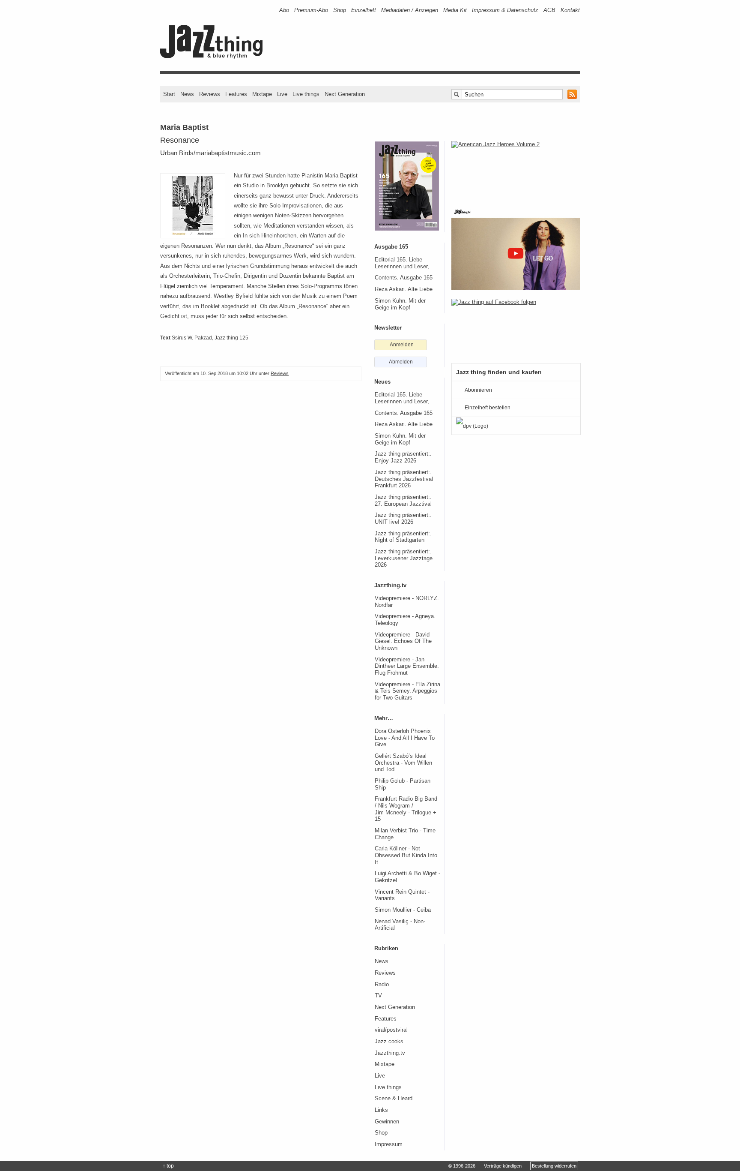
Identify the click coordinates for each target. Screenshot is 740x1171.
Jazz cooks (389, 1042)
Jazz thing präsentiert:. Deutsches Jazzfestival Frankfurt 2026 (404, 479)
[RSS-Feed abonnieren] (572, 94)
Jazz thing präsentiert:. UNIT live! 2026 (403, 518)
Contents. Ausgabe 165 (404, 278)
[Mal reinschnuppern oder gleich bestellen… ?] (515, 169)
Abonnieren (478, 390)
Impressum (389, 1144)
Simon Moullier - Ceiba (403, 910)
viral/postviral (391, 1030)
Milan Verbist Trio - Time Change (405, 834)
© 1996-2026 (461, 1165)
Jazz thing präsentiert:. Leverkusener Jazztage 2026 (404, 558)
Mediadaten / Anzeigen (409, 10)
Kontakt (570, 10)
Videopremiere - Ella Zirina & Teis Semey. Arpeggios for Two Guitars (407, 691)
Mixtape (262, 94)
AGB (549, 10)
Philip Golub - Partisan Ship (402, 784)
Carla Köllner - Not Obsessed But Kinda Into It (406, 855)
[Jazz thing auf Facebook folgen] (515, 326)
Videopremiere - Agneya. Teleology (405, 619)
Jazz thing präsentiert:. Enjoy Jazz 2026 (403, 457)
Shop (339, 10)
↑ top (168, 1166)
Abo (284, 10)
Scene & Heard (393, 1099)
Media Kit (455, 10)
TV (378, 996)
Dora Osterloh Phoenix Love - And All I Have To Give (405, 738)
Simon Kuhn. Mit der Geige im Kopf (400, 304)
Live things (305, 94)
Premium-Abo (311, 10)
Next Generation (345, 94)
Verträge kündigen (503, 1165)
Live (282, 94)
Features (236, 94)
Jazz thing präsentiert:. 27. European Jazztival (403, 500)
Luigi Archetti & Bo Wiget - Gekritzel (407, 877)
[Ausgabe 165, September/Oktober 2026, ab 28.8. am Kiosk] (406, 186)
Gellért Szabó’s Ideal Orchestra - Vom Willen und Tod (403, 762)
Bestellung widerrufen (554, 1165)
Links (381, 1110)
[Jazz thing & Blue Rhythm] (214, 57)
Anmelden (402, 345)
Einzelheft (363, 10)
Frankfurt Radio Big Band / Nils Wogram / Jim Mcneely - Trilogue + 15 (406, 809)
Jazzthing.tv (390, 1053)
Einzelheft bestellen (487, 408)
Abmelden (401, 362)
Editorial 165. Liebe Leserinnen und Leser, (402, 263)
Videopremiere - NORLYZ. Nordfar (407, 601)
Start (169, 94)
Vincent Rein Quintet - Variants (402, 895)
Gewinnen (387, 1122)
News (187, 94)
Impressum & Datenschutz (505, 10)
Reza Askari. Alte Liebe (404, 289)
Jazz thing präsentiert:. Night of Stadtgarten (403, 537)
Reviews (209, 94)
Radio (382, 985)
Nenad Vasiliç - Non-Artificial (400, 925)
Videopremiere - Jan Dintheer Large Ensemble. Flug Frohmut (407, 666)
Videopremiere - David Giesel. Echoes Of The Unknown (403, 641)
